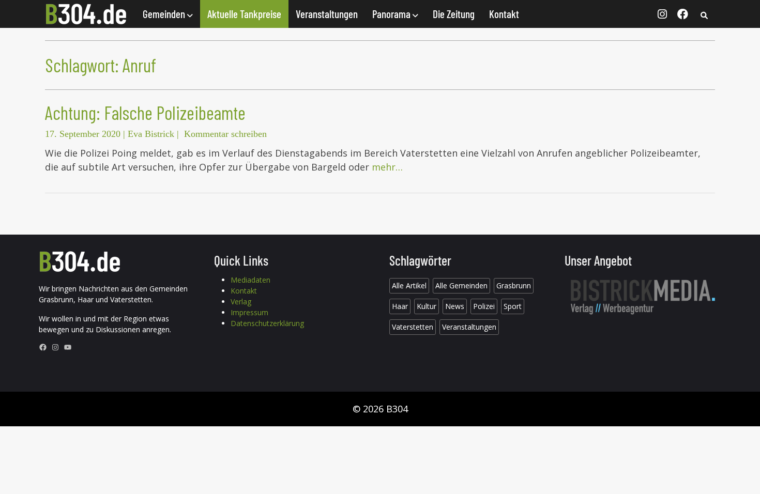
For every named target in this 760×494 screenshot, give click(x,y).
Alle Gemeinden (461, 285)
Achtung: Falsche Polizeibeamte (145, 112)
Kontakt (504, 13)
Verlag (241, 301)
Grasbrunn (513, 285)
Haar (400, 306)
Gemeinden (165, 13)
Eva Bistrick (151, 134)
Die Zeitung (454, 13)
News (454, 306)
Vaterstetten (412, 327)
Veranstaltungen (327, 13)
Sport (513, 306)
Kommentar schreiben (225, 134)
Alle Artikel (409, 285)
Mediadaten (250, 280)
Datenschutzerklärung (267, 323)
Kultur (426, 306)
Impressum (249, 312)
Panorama (392, 13)
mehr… (387, 167)
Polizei (484, 306)
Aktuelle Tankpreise (244, 13)
